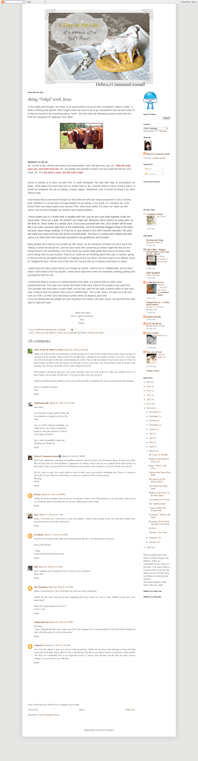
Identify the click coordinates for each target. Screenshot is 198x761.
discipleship (72, 332)
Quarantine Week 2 (154, 242)
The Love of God (153, 351)
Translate (163, 131)
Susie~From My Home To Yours (48, 349)
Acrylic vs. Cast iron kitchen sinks (155, 308)
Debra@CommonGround (46, 456)
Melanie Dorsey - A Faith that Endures (157, 303)
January (152, 542)
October (153, 420)
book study (62, 332)
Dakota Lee (162, 335)
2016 (149, 386)
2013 (149, 395)
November (154, 416)
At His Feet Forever (155, 282)
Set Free (152, 528)
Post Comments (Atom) (49, 714)
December (154, 411)
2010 (149, 408)
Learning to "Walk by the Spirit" (159, 515)
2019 (149, 382)
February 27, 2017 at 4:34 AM (57, 645)
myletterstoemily (41, 402)
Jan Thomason (41, 586)
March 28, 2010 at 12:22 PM (60, 586)
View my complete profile (154, 157)
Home (82, 709)
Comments (152, 173)
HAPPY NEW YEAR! (155, 325)
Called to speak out (161, 355)
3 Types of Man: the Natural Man (157, 509)
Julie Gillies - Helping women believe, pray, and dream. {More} (157, 251)
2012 (149, 399)
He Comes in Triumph (158, 454)
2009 (149, 547)
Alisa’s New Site (153, 275)
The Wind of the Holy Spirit (158, 487)
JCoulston (38, 534)
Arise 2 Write (152, 332)
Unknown (38, 645)
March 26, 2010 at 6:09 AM (76, 349)
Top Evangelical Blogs (150, 100)
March (152, 450)
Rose (36, 514)
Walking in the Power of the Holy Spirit (159, 494)
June (151, 437)
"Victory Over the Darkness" (46, 332)
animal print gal (41, 622)
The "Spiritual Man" (157, 503)
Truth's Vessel (152, 370)
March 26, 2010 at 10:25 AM (62, 402)
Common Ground (154, 214)
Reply (36, 394)
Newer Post (33, 709)
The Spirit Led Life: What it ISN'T (157, 480)
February (153, 537)
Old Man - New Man (158, 532)
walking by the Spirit (95, 332)
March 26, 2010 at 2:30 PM (73, 456)
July (151, 433)
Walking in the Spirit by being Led (159, 460)
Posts (149, 168)
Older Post (130, 709)
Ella (36, 566)
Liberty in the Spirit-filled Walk (159, 473)
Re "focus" (161, 216)
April (151, 446)
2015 (149, 390)
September (154, 424)
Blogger (110, 729)
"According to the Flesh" (159, 499)
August (152, 429)
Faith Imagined (153, 272)
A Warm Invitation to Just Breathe (162, 259)
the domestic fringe (155, 239)
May (151, 442)
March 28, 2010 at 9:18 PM (61, 622)
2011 (149, 403)
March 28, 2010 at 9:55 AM (50, 566)
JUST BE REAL (154, 323)
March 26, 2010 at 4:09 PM (53, 494)
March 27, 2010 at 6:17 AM (51, 514)
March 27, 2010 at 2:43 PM (55, 534)
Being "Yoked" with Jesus (157, 466)
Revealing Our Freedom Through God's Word (159, 522)
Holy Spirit (82, 332)
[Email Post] (72, 329)
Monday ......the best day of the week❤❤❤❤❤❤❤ (163, 289)
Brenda (37, 494)
